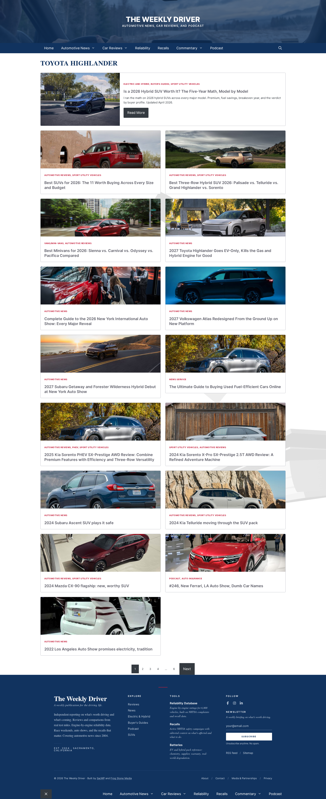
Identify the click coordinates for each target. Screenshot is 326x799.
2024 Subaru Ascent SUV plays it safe (79, 523)
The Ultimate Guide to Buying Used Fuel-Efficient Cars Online (225, 386)
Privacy (268, 778)
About (204, 778)
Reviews (133, 704)
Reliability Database (183, 703)
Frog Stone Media (121, 778)
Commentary (186, 48)
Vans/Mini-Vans (54, 243)
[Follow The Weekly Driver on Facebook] (227, 703)
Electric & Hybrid (139, 716)
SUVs (131, 735)
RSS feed (232, 752)
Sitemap (248, 752)
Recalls (163, 48)
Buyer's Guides (160, 84)
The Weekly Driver (163, 19)
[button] (280, 48)
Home (49, 48)
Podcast (216, 48)
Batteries (176, 745)
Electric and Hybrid (136, 84)
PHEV (75, 447)
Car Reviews (112, 48)
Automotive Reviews (57, 175)
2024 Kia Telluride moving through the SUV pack (213, 523)
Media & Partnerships (244, 778)
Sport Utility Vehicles (185, 84)
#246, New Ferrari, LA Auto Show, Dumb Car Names (216, 586)
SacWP (101, 778)
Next (187, 669)
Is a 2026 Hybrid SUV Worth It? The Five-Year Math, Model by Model (186, 91)
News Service (177, 379)
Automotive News (75, 48)
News (131, 710)
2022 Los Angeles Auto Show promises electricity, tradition (98, 649)
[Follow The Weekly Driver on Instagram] (234, 703)
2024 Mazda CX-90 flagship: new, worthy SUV (86, 586)
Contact (220, 778)
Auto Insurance (192, 578)
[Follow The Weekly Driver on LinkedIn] (241, 703)
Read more (136, 113)
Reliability (142, 48)
